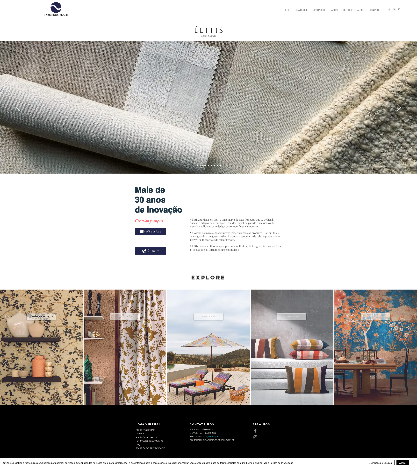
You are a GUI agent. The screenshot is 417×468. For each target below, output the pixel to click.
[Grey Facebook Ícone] (389, 10)
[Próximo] (399, 107)
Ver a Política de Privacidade (278, 462)
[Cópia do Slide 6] (208, 165)
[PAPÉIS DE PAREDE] (211, 165)
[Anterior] (18, 107)
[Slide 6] (217, 165)
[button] (334, 10)
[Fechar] (413, 462)
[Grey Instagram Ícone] (394, 10)
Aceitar (402, 462)
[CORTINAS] (205, 165)
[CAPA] (200, 165)
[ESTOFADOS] (202, 165)
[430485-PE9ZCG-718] (399, 10)
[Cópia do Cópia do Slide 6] (197, 165)
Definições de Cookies (380, 462)
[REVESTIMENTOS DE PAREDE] (214, 165)
